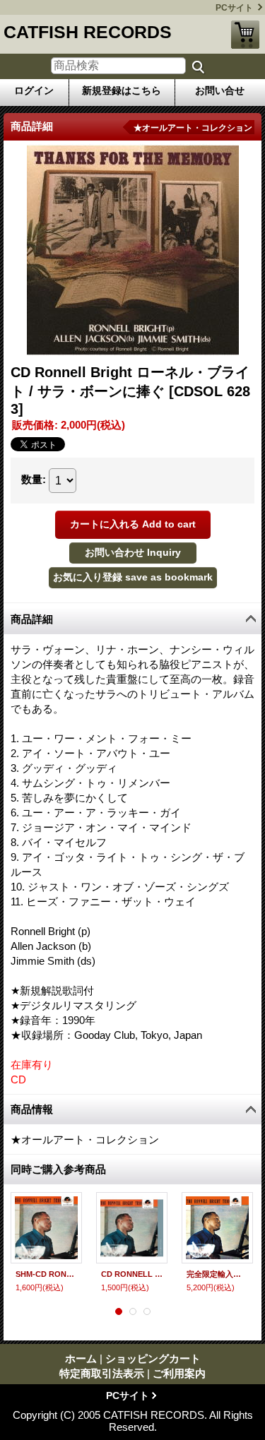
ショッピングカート (245, 34)
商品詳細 (32, 619)
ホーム (81, 1358)
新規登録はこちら (121, 90)
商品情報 (32, 1109)
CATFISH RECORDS (88, 32)
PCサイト (234, 8)
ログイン (34, 90)
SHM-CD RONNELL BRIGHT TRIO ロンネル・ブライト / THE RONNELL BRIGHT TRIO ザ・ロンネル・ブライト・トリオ (46, 1274)
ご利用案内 (179, 1373)
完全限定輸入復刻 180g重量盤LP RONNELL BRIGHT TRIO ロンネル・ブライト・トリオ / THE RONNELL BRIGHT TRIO (217, 1274)
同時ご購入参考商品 (58, 1169)
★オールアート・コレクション (193, 128)
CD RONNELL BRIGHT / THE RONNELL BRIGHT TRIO (132, 1274)
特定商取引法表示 (101, 1373)
